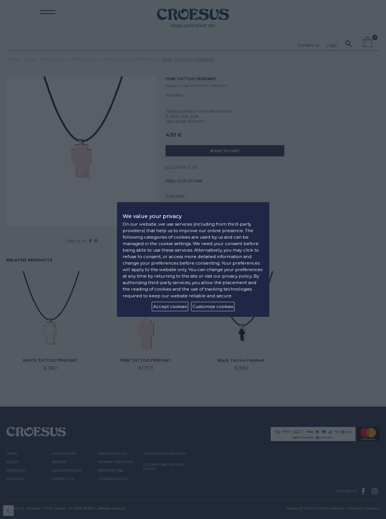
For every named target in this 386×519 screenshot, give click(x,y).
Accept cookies (170, 306)
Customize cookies (212, 306)
